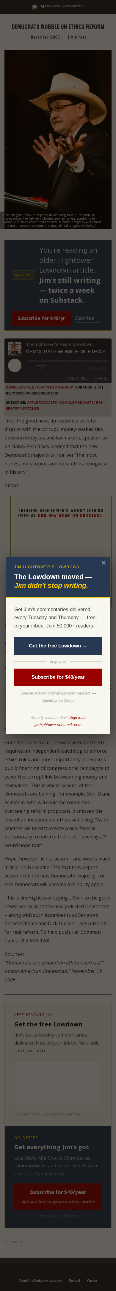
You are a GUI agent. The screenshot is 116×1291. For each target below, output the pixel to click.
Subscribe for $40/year (58, 677)
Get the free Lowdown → (58, 646)
